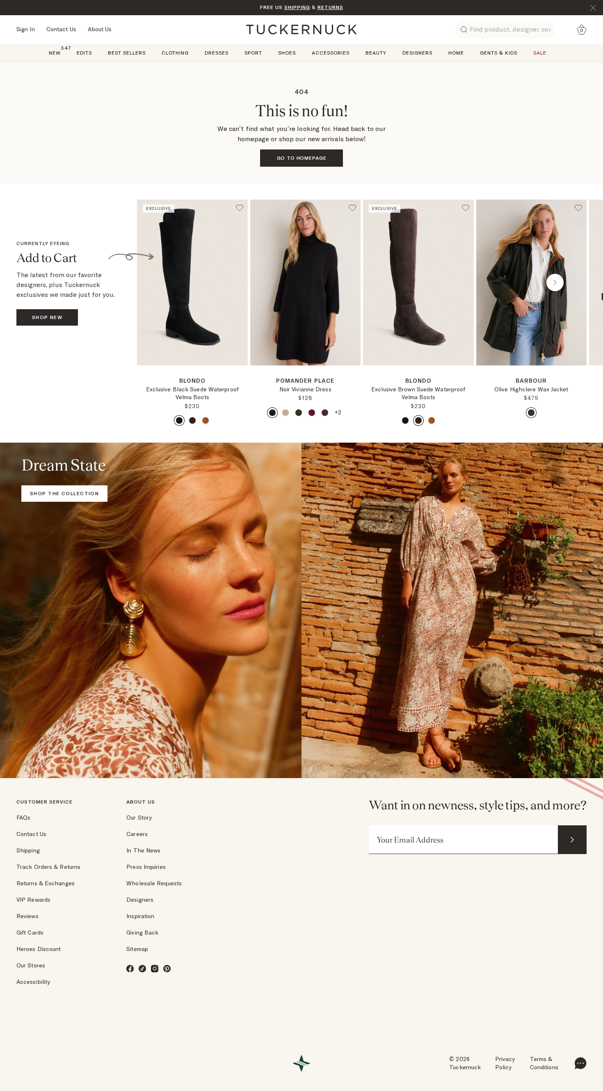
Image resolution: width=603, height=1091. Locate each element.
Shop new (47, 317)
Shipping (28, 850)
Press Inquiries (146, 867)
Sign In (25, 29)
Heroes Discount (38, 949)
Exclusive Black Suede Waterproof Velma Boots (192, 393)
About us (140, 802)
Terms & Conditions (544, 1063)
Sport (253, 53)
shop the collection (64, 493)
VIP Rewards (33, 899)
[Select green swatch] (298, 412)
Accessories (330, 53)
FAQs (23, 817)
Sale (539, 53)
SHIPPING (297, 7)
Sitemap (137, 949)
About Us (100, 29)
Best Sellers (127, 53)
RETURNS (330, 7)
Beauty (375, 53)
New (55, 52)
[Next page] (242, 378)
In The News (143, 850)
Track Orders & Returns (48, 867)
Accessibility (33, 981)
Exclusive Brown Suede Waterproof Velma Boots (418, 393)
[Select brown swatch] (192, 420)
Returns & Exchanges (45, 883)
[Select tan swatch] (205, 420)
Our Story (139, 817)
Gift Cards (29, 932)
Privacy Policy (505, 1063)
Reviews (27, 916)
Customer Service (44, 802)
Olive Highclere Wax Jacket (531, 389)
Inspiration (140, 916)
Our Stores (30, 965)
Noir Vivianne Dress (305, 389)
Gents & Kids (498, 53)
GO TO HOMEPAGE (302, 158)
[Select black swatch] (179, 420)
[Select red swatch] (311, 412)
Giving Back (142, 932)
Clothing (175, 53)
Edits (84, 53)
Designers (417, 53)
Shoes (287, 53)
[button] (192, 368)
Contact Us (61, 29)
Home (456, 53)
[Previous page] (168, 282)
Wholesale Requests (154, 883)
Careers (137, 834)
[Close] (593, 8)
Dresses (216, 53)
